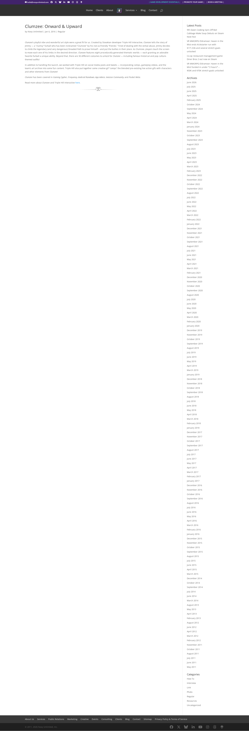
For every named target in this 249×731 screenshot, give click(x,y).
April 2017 (192, 467)
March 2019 (192, 370)
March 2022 (192, 215)
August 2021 (193, 246)
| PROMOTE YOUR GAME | (193, 2)
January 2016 (193, 534)
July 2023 (191, 148)
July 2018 (191, 401)
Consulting (106, 719)
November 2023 (194, 131)
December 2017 (194, 432)
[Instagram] (72, 2)
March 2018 (192, 418)
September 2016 (195, 498)
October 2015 (193, 547)
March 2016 (192, 525)
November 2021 (194, 233)
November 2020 (194, 281)
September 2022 (195, 188)
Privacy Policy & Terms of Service (171, 719)
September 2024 (195, 108)
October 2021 (193, 237)
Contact (153, 10)
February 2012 (194, 640)
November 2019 (194, 334)
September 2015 (195, 551)
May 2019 (191, 361)
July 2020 (191, 299)
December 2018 (194, 379)
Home (89, 10)
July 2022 (191, 197)
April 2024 (192, 117)
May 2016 (191, 516)
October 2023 (193, 135)
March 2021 (192, 268)
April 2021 (192, 263)
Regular (61, 31)
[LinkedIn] (64, 2)
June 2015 (191, 565)
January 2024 (193, 126)
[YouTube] (68, 2)
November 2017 (194, 436)
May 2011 (191, 667)
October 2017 (193, 441)
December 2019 (194, 330)
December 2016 (194, 485)
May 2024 (191, 113)
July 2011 (191, 658)
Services (130, 10)
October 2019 (193, 339)
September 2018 (195, 392)
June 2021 (191, 255)
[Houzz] (77, 2)
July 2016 (191, 507)
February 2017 (194, 476)
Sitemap (148, 719)
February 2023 (194, 171)
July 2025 (191, 86)
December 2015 (194, 538)
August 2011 (193, 653)
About (109, 10)
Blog (143, 10)
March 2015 (192, 574)
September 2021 (195, 241)
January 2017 (193, 480)
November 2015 (194, 542)
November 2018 (194, 383)
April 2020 (192, 312)
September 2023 (195, 139)
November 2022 (194, 179)
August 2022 (193, 193)
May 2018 (191, 410)
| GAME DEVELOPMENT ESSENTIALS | (164, 2)
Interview (191, 683)
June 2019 (191, 357)
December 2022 (194, 175)
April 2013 (192, 613)
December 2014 (194, 578)
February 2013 (194, 618)
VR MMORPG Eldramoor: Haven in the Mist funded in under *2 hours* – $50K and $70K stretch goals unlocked (205, 67)
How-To (190, 678)
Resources (192, 701)
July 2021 (191, 250)
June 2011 (191, 662)
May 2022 (191, 206)
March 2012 (192, 636)
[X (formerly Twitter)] (55, 2)
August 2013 (193, 605)
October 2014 (193, 582)
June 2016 (191, 512)
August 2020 (193, 295)
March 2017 (192, 472)
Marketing (72, 719)
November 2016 (194, 489)
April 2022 (192, 210)
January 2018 (193, 427)
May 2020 (191, 308)
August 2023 (193, 144)
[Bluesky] (60, 2)
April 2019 (192, 365)
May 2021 (191, 259)
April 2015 (192, 569)
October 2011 (193, 649)
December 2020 (194, 277)
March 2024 (192, 122)
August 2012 (193, 622)
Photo (189, 692)
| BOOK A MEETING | (215, 2)
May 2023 (191, 157)
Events (95, 719)
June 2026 (191, 82)
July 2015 (191, 560)
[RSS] (81, 2)
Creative (85, 719)
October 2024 (193, 104)
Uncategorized (194, 705)
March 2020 (192, 317)
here (77, 82)
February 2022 (194, 219)
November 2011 (194, 644)
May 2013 (191, 609)
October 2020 (193, 286)
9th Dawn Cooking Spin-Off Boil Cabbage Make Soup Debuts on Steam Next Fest (205, 33)
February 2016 (194, 529)
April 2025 (192, 95)
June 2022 (191, 201)
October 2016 (193, 494)
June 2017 (191, 458)
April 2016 (192, 520)
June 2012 (191, 627)
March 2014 (192, 600)
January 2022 (193, 224)
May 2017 (191, 463)
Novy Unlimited (35, 31)
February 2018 (194, 423)
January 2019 (193, 374)
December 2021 (194, 228)
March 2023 (192, 166)
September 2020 (195, 290)
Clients (99, 10)
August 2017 (193, 450)
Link (189, 687)
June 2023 (191, 153)
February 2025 (194, 100)
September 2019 (195, 343)
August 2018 (193, 396)
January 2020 (193, 325)
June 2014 (191, 596)
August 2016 (193, 503)
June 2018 (191, 405)
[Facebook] (51, 2)
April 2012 (192, 631)
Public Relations (56, 719)
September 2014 (195, 587)
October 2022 (193, 184)
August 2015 (193, 556)
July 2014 (191, 591)
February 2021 (194, 272)
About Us (29, 719)
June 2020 (191, 303)
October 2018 (193, 388)
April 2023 (192, 162)
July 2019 (191, 352)
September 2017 (195, 445)
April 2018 (192, 414)
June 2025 (191, 91)
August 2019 (193, 348)
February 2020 (194, 321)
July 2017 (191, 454)
